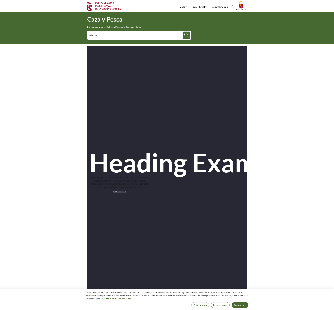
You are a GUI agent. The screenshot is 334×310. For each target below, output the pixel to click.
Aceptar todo (240, 305)
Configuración (200, 305)
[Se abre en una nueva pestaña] (241, 5)
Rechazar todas (220, 305)
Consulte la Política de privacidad (116, 298)
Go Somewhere (119, 191)
